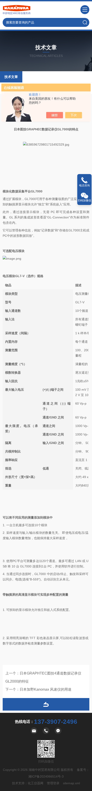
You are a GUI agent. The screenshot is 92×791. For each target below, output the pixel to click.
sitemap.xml (71, 783)
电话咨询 (84, 185)
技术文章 (11, 77)
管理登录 (53, 783)
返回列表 (46, 704)
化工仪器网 (35, 783)
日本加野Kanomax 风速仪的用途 (45, 689)
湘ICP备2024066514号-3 (46, 776)
